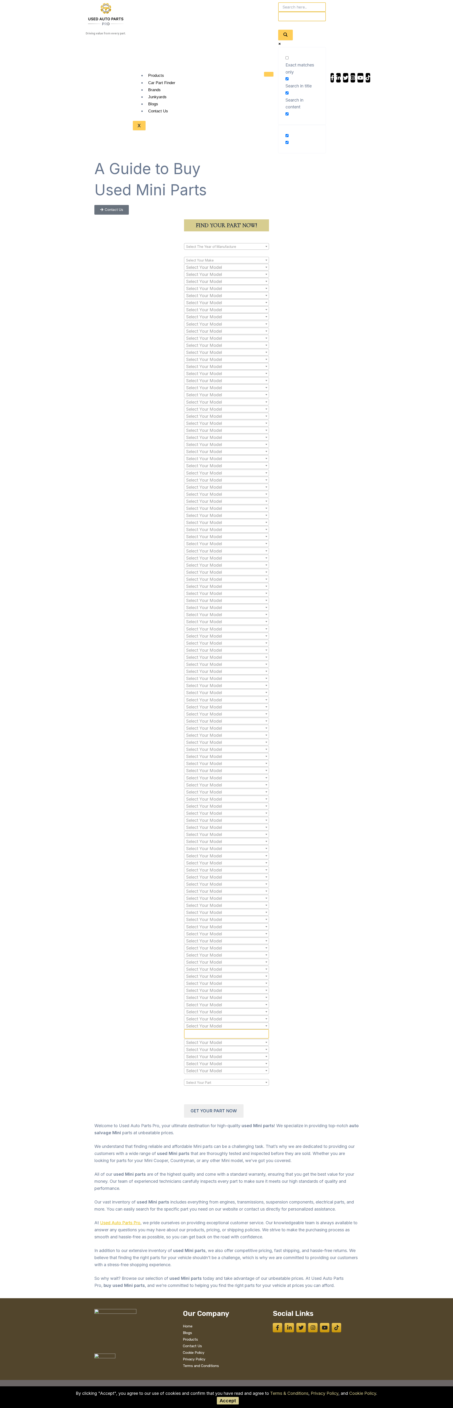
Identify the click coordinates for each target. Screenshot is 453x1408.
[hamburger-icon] (268, 74)
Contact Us (158, 111)
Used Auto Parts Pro (120, 1222)
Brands (154, 90)
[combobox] (226, 246)
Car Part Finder (161, 83)
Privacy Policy (324, 1393)
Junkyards (157, 97)
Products (156, 75)
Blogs (153, 104)
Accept (228, 1401)
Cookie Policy (362, 1393)
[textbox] (226, 246)
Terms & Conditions (289, 1393)
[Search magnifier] (285, 35)
